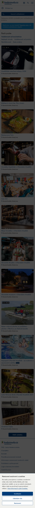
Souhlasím (17, 494)
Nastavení (17, 503)
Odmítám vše (17, 498)
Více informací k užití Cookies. (17, 488)
